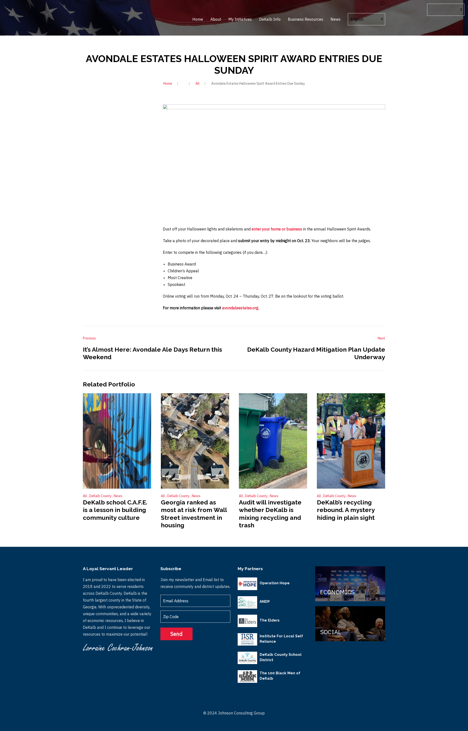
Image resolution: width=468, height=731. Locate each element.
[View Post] (117, 441)
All (197, 83)
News (118, 496)
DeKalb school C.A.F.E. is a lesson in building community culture (115, 510)
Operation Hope (275, 583)
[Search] (382, 3)
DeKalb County (100, 496)
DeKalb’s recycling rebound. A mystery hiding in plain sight (346, 510)
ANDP (265, 601)
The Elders (270, 620)
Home (167, 83)
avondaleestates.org (240, 307)
